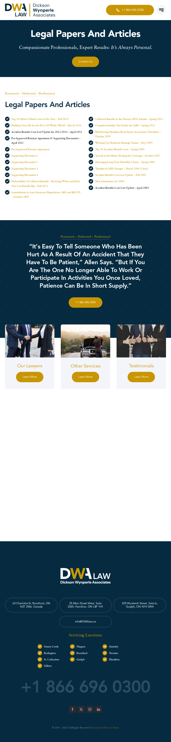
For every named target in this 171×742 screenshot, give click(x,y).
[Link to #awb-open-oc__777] (161, 10)
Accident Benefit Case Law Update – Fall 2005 (120, 174)
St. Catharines (51, 659)
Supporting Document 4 (24, 174)
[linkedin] (98, 709)
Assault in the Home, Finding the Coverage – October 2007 (127, 155)
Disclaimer (97, 727)
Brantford (81, 653)
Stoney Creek (51, 646)
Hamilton (114, 659)
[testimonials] (141, 326)
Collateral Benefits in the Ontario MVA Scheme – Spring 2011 (129, 119)
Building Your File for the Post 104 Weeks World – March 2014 (46, 125)
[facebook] (72, 709)
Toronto (113, 653)
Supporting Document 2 (24, 162)
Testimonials (141, 365)
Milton (47, 665)
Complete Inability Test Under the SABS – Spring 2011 (125, 125)
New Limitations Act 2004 (109, 181)
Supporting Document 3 (24, 168)
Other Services (85, 366)
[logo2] (30, 5)
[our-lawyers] (29, 326)
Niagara (80, 646)
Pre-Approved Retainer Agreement (30, 149)
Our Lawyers (29, 365)
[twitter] (81, 709)
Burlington (50, 653)
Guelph (80, 659)
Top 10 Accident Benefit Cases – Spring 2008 (120, 149)
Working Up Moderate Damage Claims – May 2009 (124, 142)
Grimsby (113, 646)
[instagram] (89, 709)
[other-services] (85, 326)
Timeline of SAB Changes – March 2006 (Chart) (121, 168)
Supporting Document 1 (24, 155)
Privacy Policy (111, 727)
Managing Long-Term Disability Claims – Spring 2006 (125, 162)
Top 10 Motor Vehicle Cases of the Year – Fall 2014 (39, 119)
